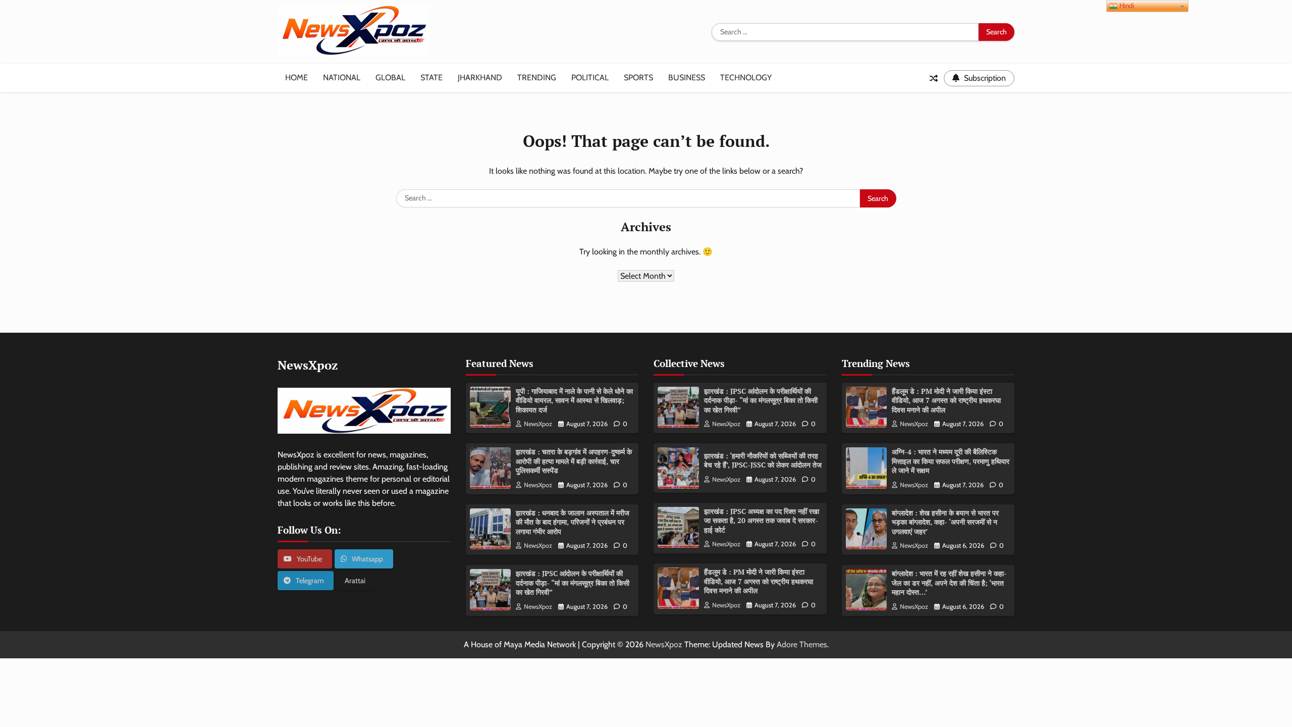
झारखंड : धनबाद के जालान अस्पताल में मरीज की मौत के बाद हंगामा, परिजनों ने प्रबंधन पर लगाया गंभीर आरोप (572, 522)
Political (590, 77)
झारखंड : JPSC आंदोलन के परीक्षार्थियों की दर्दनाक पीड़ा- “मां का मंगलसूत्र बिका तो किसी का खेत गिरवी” (572, 582)
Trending (536, 77)
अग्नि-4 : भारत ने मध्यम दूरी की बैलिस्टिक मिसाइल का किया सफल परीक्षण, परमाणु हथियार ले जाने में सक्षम (950, 461)
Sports (638, 77)
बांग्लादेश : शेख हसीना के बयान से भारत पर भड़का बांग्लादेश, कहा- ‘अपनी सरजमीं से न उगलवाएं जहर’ (945, 522)
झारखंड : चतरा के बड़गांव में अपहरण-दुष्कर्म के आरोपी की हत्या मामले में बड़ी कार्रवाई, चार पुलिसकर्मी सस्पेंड (574, 461)
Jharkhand (480, 77)
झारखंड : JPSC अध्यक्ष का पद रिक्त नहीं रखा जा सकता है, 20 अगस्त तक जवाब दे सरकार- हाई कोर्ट (761, 520)
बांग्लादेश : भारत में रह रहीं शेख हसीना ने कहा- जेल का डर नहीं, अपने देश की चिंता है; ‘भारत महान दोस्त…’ (949, 582)
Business (686, 77)
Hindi (1125, 6)
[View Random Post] (933, 78)
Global (390, 77)
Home (296, 77)
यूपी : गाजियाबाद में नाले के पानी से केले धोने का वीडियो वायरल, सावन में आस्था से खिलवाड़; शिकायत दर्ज (574, 400)
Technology (746, 77)
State (431, 77)
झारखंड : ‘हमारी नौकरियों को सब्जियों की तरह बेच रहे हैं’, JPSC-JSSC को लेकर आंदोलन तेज (763, 460)
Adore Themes (802, 644)
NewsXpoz (538, 424)
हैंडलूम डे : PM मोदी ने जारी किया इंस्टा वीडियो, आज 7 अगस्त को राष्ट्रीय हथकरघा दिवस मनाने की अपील (758, 581)
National (341, 77)
